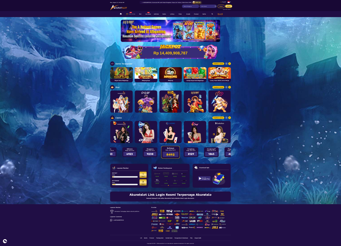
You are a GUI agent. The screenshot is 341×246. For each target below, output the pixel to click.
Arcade (188, 14)
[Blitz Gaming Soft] (170, 101)
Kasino (164, 14)
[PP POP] (219, 101)
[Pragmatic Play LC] (121, 132)
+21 (141, 238)
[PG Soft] (146, 101)
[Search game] (212, 14)
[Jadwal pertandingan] (197, 2)
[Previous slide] (226, 63)
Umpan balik (198, 238)
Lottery (172, 14)
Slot (140, 14)
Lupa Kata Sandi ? (227, 9)
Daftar (228, 6)
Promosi (196, 14)
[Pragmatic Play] (121, 101)
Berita (204, 14)
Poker (180, 14)
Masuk (221, 6)
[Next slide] (229, 63)
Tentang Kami (159, 238)
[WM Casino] (170, 132)
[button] (218, 31)
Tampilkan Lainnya (218, 63)
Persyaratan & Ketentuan (181, 238)
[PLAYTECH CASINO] (146, 132)
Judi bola (156, 14)
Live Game (148, 14)
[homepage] (121, 14)
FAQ (191, 238)
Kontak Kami (169, 238)
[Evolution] (219, 132)
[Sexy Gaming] (195, 132)
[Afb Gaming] (195, 101)
